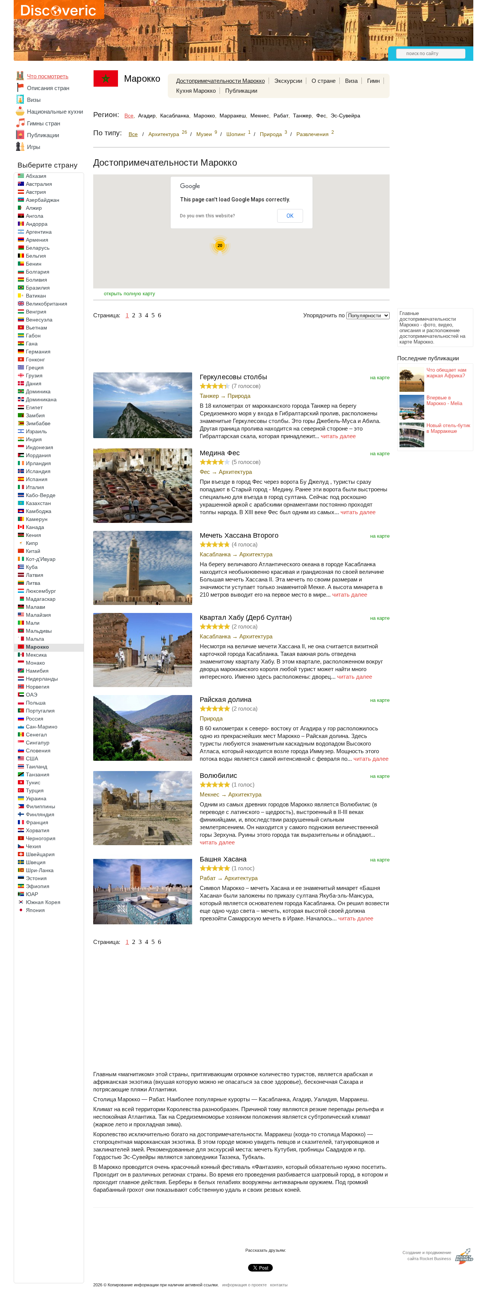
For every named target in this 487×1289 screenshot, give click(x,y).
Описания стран (48, 88)
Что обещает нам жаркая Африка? (446, 372)
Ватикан (36, 296)
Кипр (32, 543)
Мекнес (259, 115)
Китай (33, 551)
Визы (34, 100)
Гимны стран (43, 123)
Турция (35, 790)
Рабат (281, 115)
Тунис (33, 782)
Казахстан (38, 503)
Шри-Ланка (40, 870)
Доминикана (41, 399)
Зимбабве (38, 423)
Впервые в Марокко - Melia (444, 400)
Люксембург (41, 591)
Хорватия (37, 830)
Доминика (38, 391)
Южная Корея (43, 902)
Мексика (36, 655)
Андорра (37, 224)
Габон (33, 336)
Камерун (37, 519)
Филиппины (40, 806)
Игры (33, 147)
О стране (324, 81)
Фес (321, 115)
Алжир (34, 208)
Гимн (373, 81)
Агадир (147, 115)
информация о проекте (244, 1285)
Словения (38, 750)
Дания (33, 383)
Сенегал (36, 735)
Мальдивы (39, 631)
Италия (35, 487)
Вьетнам (36, 328)
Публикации (43, 135)
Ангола (34, 216)
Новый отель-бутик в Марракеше (448, 428)
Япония (35, 910)
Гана (32, 343)
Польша (36, 703)
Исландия (38, 471)
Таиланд (36, 766)
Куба (32, 567)
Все (129, 115)
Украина (36, 798)
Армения (37, 240)
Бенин (33, 264)
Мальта (35, 639)
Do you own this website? (207, 216)
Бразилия (38, 288)
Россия (34, 719)
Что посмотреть (47, 76)
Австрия (36, 192)
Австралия (39, 184)
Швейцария (40, 854)
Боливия (36, 280)
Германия (38, 351)
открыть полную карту (129, 293)
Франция (37, 822)
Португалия (40, 711)
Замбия (35, 415)
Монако (35, 663)
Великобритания (46, 304)
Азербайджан (42, 200)
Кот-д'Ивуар (41, 559)
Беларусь (37, 248)
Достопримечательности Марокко (220, 81)
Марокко (37, 647)
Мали (33, 623)
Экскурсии (288, 81)
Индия (34, 439)
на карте (380, 377)
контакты (279, 1285)
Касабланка (174, 115)
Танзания (37, 774)
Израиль (36, 431)
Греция (35, 367)
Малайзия (38, 615)
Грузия (34, 375)
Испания (37, 479)
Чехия (33, 846)
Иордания (38, 455)
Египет (34, 407)
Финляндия (40, 814)
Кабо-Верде (41, 495)
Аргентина (39, 232)
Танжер (302, 115)
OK (289, 216)
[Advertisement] (427, 192)
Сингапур (37, 743)
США (32, 758)
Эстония (36, 878)
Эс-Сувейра (345, 115)
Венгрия (36, 312)
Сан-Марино (41, 727)
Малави (35, 607)
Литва (33, 583)
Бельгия (36, 256)
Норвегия (37, 687)
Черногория (41, 838)
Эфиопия (37, 886)
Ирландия (38, 463)
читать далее (338, 436)
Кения (33, 535)
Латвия (34, 575)
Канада (35, 527)
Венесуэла (39, 320)
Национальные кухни (55, 111)
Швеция (36, 862)
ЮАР (32, 894)
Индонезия (39, 447)
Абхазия (36, 176)
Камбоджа (38, 511)
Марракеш (233, 115)
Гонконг (35, 359)
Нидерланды (42, 679)
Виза (351, 81)
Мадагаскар (41, 599)
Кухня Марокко (196, 90)
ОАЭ (31, 695)
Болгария (37, 272)
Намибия (37, 671)
